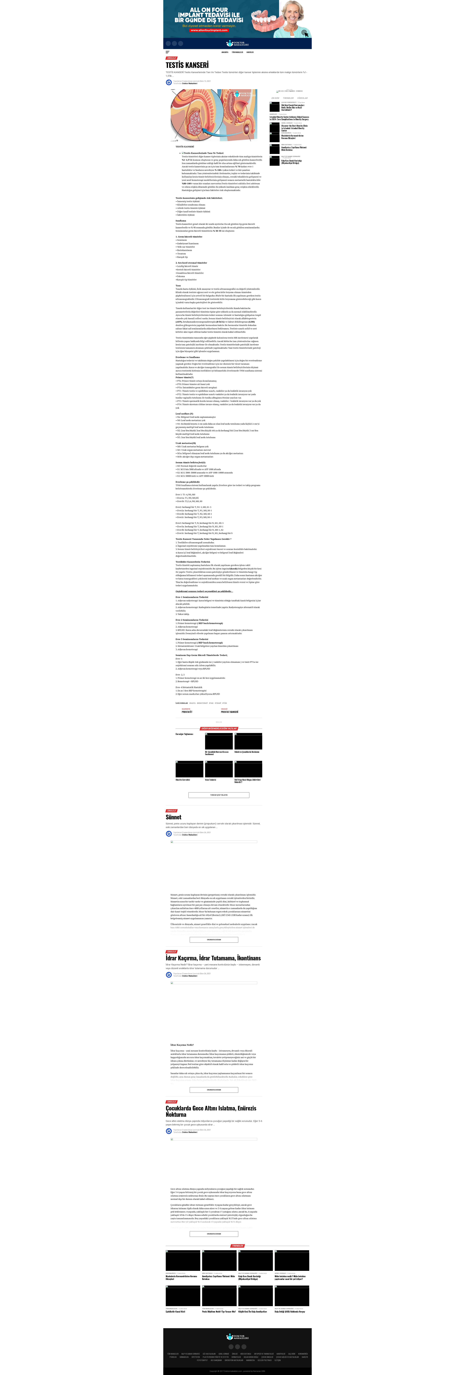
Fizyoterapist (202, 1360)
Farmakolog (184, 1357)
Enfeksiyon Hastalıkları (234, 1360)
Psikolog (173, 1357)
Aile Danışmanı (216, 1360)
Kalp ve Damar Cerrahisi (190, 1353)
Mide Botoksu (245, 1353)
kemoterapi (203, 703)
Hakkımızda (250, 1360)
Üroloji (235, 1353)
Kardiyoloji (281, 1353)
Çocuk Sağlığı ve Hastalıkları (287, 1357)
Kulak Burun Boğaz (251, 1357)
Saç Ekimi (291, 1353)
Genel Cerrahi (224, 1353)
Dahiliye (305, 1357)
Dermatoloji (236, 1357)
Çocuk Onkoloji (267, 1357)
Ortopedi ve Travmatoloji (264, 1353)
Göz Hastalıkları (209, 1353)
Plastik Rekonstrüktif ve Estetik (216, 1357)
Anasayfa (225, 52)
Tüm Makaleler (237, 52)
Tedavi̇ (218, 703)
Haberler (250, 52)
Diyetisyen (196, 1357)
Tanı (212, 703)
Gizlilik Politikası (265, 1360)
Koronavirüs (303, 1353)
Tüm (225, 703)
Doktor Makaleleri (189, 83)
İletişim (278, 1360)
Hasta (193, 703)
